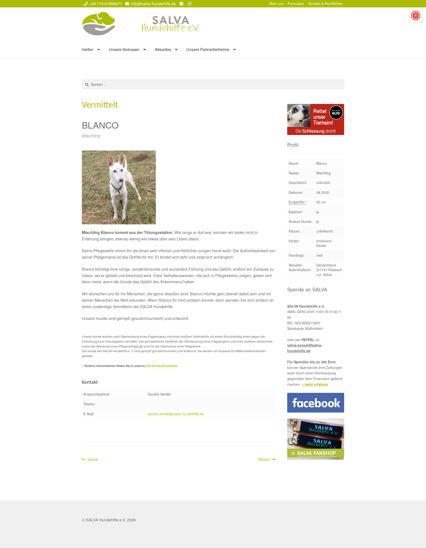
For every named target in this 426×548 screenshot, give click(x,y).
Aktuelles (163, 49)
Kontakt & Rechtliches (325, 3)
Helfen (87, 49)
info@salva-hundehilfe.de (153, 3)
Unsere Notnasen (124, 49)
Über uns (276, 3)
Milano (266, 459)
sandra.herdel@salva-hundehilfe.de (176, 413)
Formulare (296, 3)
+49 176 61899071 (105, 3)
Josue (92, 459)
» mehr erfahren (315, 384)
